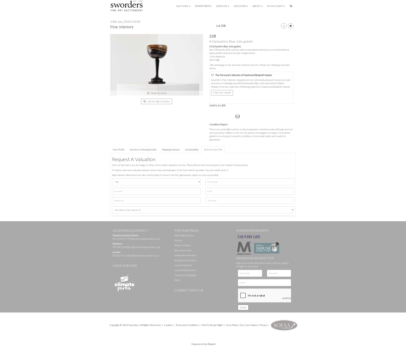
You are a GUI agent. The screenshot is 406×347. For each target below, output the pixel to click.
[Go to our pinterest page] (190, 295)
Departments (203, 6)
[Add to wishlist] (290, 25)
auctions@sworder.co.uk (146, 238)
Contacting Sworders (185, 270)
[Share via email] (238, 117)
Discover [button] (240, 6)
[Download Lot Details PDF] (283, 25)
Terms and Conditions (187, 325)
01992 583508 (123, 247)
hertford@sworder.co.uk (147, 247)
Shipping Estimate (171, 149)
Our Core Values (248, 325)
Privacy (263, 325)
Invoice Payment (183, 265)
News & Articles (182, 245)
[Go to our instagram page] (232, 117)
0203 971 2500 (123, 255)
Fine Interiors (122, 27)
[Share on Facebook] (212, 117)
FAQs (177, 280)
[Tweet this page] (219, 117)
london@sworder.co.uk (146, 255)
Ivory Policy (232, 325)
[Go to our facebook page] (177, 295)
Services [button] (221, 6)
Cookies (168, 325)
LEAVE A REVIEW (125, 265)
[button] (291, 6)
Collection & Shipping (185, 275)
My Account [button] (275, 6)
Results (178, 240)
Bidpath (212, 344)
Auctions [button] (182, 6)
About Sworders (183, 250)
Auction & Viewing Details (143, 149)
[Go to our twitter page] (184, 295)
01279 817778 (123, 238)
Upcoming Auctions (184, 235)
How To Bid (118, 149)
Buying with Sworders (185, 260)
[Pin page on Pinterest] (225, 117)
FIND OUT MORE (222, 92)
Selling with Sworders (185, 255)
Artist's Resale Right (212, 325)
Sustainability (192, 149)
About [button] (256, 6)
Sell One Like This (213, 149)
